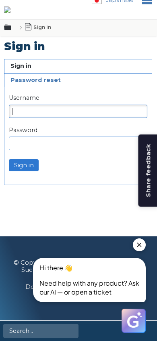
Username (24, 98)
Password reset (35, 80)
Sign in (20, 65)
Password (23, 130)
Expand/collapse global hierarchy (12, 27)
